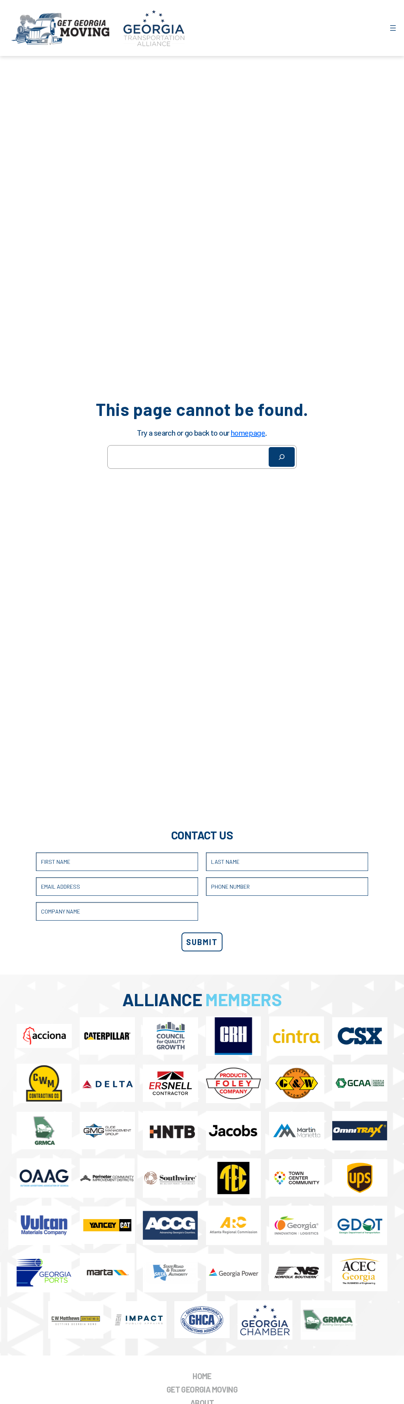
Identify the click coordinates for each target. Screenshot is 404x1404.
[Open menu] (393, 28)
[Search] (282, 457)
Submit (202, 942)
